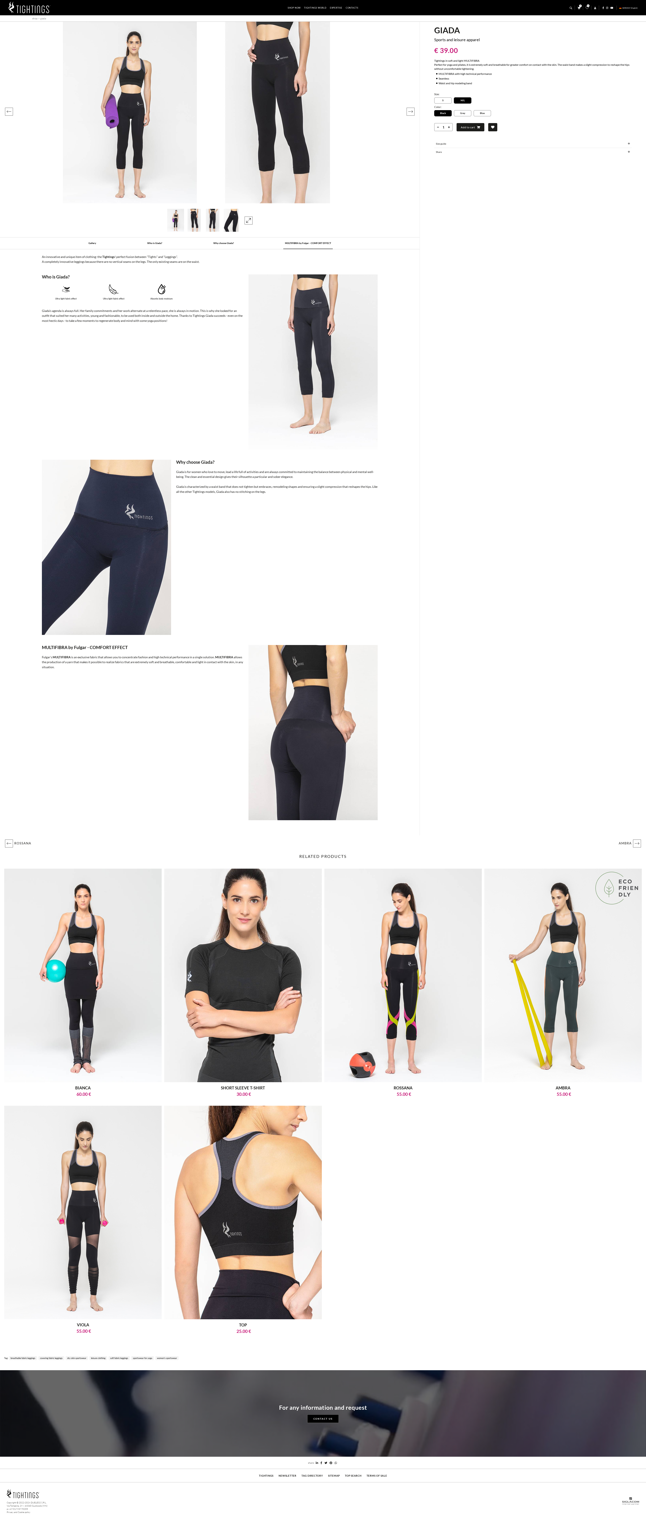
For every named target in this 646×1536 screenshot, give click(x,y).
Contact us (323, 1418)
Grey (462, 113)
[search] (571, 8)
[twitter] (326, 1462)
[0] (587, 8)
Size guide (441, 143)
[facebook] (321, 1462)
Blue (482, 113)
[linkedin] (317, 1462)
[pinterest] (331, 1462)
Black (443, 113)
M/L (463, 100)
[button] (9, 112)
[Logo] (29, 8)
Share (439, 151)
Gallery (92, 243)
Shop (34, 18)
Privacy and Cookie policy (18, 1512)
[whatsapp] (336, 1462)
